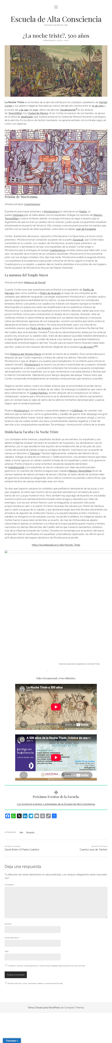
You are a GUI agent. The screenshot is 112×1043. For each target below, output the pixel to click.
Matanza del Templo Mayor (25, 354)
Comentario (9, 885)
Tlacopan (34, 453)
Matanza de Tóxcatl (35, 282)
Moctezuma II (52, 211)
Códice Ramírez (39, 392)
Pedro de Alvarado (50, 293)
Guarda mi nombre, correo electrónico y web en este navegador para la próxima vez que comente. (46, 966)
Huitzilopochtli (16, 467)
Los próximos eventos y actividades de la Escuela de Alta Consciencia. (56, 804)
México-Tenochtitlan (80, 470)
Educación (30, 832)
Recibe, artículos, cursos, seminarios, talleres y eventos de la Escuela (35, 983)
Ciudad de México (38, 113)
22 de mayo (86, 346)
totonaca (18, 215)
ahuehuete (27, 116)
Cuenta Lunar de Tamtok (93, 849)
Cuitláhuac (77, 410)
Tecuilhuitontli (67, 109)
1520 (35, 109)
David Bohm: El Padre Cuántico (22, 849)
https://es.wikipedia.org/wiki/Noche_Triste (56, 544)
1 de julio (24, 109)
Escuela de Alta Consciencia (56, 19)
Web (6, 951)
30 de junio (98, 105)
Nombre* (8, 924)
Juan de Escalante (86, 229)
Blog (21, 832)
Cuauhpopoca (32, 204)
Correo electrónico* (12, 938)
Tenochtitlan (15, 113)
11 (97, 346)
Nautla (83, 211)
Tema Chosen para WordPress (44, 1007)
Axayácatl (77, 239)
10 (95, 346)
